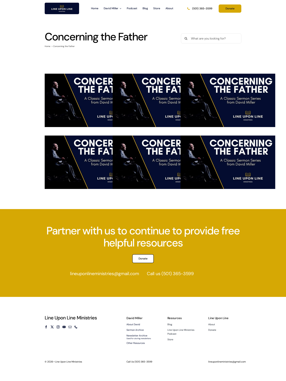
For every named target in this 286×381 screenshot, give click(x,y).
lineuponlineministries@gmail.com (227, 361)
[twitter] (52, 327)
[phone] (75, 327)
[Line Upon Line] (62, 4)
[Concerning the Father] (92, 100)
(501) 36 (169, 273)
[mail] (70, 327)
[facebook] (46, 327)
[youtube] (64, 327)
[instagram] (58, 327)
